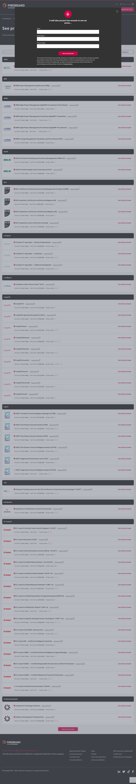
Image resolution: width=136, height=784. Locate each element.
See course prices (68, 53)
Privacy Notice (67, 64)
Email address (41, 36)
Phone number (41, 43)
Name (38, 29)
